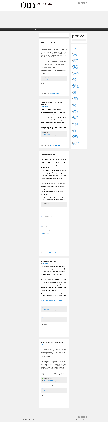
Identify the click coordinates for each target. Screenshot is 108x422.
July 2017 (74, 90)
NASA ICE (48, 319)
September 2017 (76, 87)
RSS (86, 3)
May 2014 (74, 132)
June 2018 (75, 77)
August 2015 (75, 117)
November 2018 (75, 71)
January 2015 (75, 123)
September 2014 (76, 128)
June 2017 (75, 91)
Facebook (79, 3)
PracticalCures (48, 205)
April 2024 (74, 49)
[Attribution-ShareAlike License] (55, 80)
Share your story (45, 44)
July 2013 (74, 144)
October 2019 (75, 65)
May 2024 (74, 48)
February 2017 (75, 96)
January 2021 (75, 55)
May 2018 (74, 78)
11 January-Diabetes (48, 154)
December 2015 (75, 112)
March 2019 (75, 66)
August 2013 (75, 143)
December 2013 (75, 138)
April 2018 (74, 79)
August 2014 (75, 129)
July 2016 (74, 104)
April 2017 (74, 93)
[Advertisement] (54, 19)
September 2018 (76, 73)
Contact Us (41, 29)
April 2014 (74, 134)
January (52, 252)
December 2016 (75, 98)
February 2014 (75, 136)
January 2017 (75, 97)
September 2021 (76, 54)
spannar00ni (48, 134)
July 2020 (74, 61)
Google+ (84, 3)
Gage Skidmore (49, 79)
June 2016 (75, 105)
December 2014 (75, 124)
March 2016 (75, 109)
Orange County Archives (50, 380)
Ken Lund (47, 223)
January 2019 (75, 68)
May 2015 (74, 118)
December (53, 93)
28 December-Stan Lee (49, 43)
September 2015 (76, 116)
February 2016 (75, 110)
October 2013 (75, 141)
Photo (45, 79)
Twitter (82, 3)
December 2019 (75, 62)
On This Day (44, 3)
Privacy (34, 29)
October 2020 (75, 59)
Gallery (28, 29)
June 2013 (75, 145)
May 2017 (74, 92)
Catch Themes (85, 419)
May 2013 (74, 147)
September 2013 (76, 142)
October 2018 (75, 72)
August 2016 (75, 103)
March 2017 (75, 94)
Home (23, 29)
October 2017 (75, 86)
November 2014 (75, 125)
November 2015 (75, 113)
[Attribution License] (55, 135)
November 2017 (75, 85)
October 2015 (75, 115)
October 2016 (75, 100)
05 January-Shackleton (49, 261)
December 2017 (75, 84)
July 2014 (74, 130)
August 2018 (75, 74)
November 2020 (75, 58)
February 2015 (75, 122)
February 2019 (75, 67)
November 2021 (75, 52)
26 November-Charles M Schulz (52, 343)
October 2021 (75, 53)
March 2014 (75, 135)
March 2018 (75, 80)
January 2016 (75, 111)
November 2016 (75, 99)
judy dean (48, 309)
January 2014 (75, 137)
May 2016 (74, 106)
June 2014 (75, 131)
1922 (50, 93)
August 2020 (75, 60)
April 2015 (74, 119)
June (52, 145)
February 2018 (75, 81)
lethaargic (48, 390)
